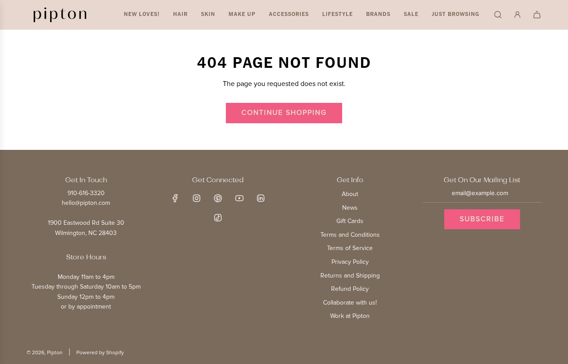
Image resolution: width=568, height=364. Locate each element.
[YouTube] (239, 198)
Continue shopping (284, 112)
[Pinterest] (218, 198)
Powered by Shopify (100, 352)
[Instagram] (196, 198)
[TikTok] (218, 217)
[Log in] (517, 14)
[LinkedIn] (260, 198)
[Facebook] (175, 198)
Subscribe (482, 219)
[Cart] (537, 14)
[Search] (498, 14)
